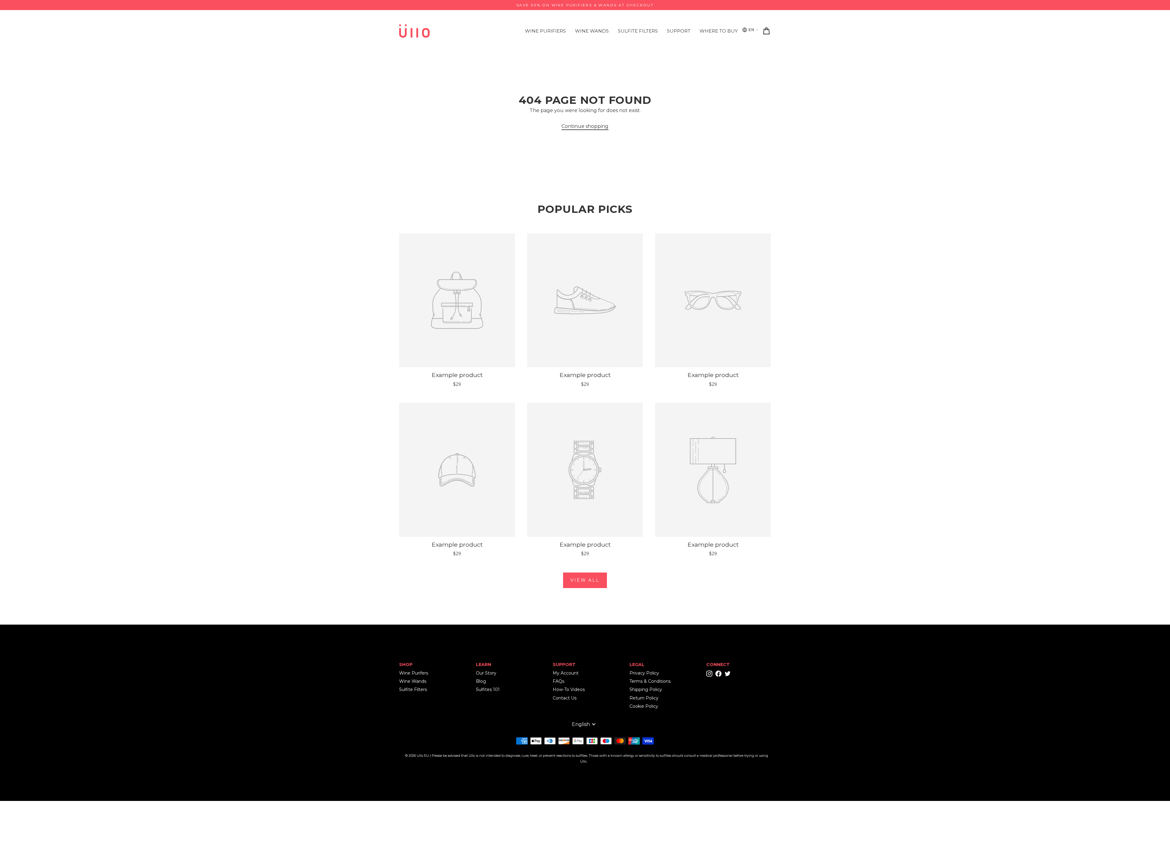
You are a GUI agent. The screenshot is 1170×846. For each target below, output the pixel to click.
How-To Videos (569, 689)
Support (678, 31)
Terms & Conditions (650, 681)
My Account (566, 673)
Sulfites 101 (488, 689)
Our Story (486, 673)
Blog (481, 681)
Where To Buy (719, 31)
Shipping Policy (645, 689)
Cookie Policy (643, 706)
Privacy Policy (644, 673)
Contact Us (564, 698)
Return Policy (643, 698)
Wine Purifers (413, 673)
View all (584, 580)
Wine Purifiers (545, 31)
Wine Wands (592, 31)
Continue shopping (585, 126)
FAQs (558, 681)
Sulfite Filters (638, 31)
